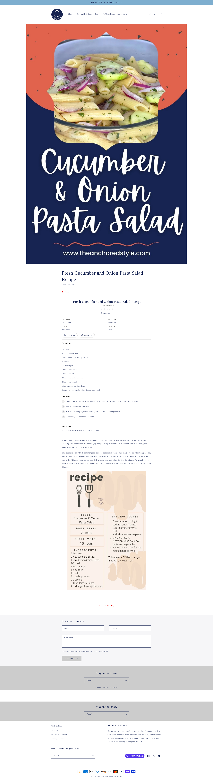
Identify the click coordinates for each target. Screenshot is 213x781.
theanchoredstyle (102, 776)
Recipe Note (67, 426)
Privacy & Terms (57, 739)
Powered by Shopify (115, 776)
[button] (71, 14)
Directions (66, 397)
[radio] (102, 309)
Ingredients (66, 343)
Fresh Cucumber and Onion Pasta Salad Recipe (107, 302)
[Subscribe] (126, 680)
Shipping (54, 730)
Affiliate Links (56, 726)
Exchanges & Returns (59, 734)
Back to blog (108, 605)
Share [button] (67, 292)
